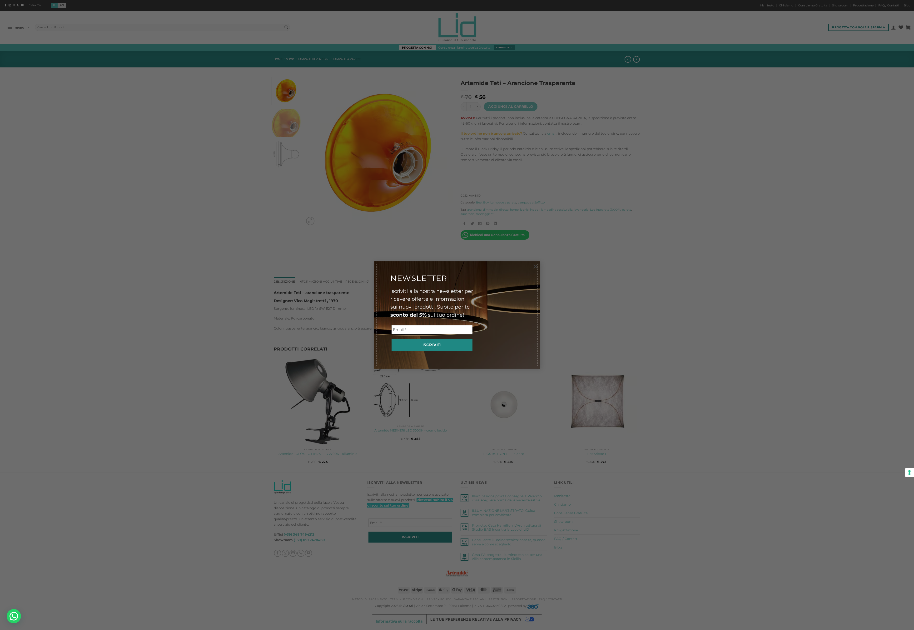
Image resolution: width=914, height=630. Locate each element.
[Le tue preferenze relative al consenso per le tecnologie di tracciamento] (909, 472)
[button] (14, 616)
